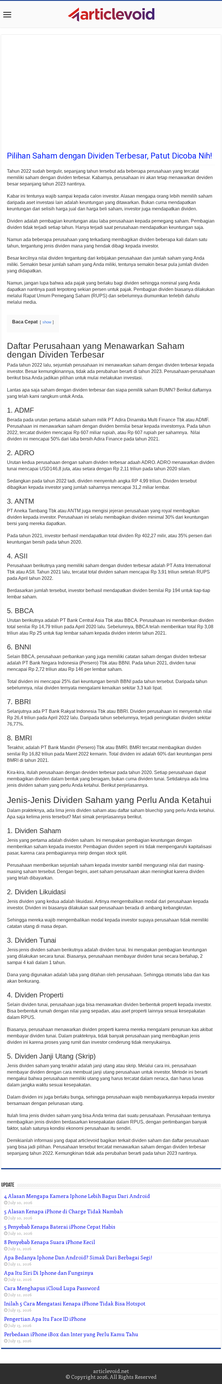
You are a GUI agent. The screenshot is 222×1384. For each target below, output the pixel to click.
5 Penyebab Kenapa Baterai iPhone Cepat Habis (59, 1226)
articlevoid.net (111, 1370)
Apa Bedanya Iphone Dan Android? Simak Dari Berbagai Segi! (78, 1257)
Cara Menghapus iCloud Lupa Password (52, 1288)
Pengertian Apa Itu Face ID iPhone (45, 1318)
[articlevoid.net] (111, 14)
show (46, 322)
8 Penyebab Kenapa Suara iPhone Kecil (49, 1242)
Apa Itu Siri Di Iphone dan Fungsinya (48, 1272)
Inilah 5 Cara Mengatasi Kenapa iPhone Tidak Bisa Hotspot (74, 1303)
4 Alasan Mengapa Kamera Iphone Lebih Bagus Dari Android (77, 1195)
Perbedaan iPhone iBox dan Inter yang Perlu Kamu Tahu (71, 1334)
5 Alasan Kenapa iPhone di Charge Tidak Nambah (63, 1211)
